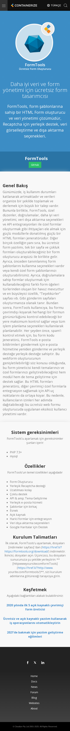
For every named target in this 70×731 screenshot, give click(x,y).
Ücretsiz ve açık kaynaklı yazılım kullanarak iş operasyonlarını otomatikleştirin (35, 621)
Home (34, 676)
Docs (34, 681)
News (34, 687)
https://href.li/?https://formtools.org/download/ (33, 549)
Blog (34, 697)
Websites (34, 703)
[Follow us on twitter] (35, 662)
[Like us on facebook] (27, 662)
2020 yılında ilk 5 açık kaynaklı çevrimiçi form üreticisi (35, 607)
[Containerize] (23, 5)
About (34, 708)
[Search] (65, 5)
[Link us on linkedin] (43, 662)
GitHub (35, 164)
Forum (34, 692)
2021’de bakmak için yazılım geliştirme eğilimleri (35, 634)
